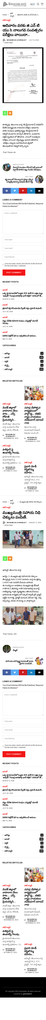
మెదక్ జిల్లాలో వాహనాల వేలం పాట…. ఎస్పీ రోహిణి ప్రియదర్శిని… (10, 413)
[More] (10, 113)
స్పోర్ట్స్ (23, 365)
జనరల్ (5, 290)
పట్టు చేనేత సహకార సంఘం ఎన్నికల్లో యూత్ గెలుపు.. (20, 321)
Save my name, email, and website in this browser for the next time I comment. (23, 265)
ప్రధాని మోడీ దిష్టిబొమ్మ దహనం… (30, 469)
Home (5, 15)
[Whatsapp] (5, 113)
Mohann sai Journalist (17, 40)
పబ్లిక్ (23, 361)
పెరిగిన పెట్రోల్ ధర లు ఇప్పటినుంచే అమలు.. (20, 335)
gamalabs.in (27, 994)
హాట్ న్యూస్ (7, 20)
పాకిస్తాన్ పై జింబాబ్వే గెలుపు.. (11, 451)
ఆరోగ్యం (23, 353)
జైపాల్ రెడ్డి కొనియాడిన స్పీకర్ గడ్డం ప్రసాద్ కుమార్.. (22, 308)
